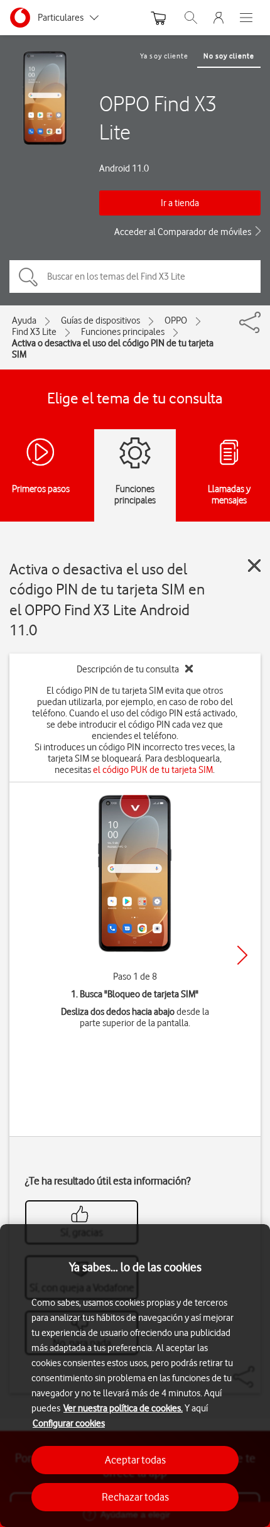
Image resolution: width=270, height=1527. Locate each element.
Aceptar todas (135, 1459)
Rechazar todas (135, 1497)
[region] (135, 1375)
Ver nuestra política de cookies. (123, 1408)
